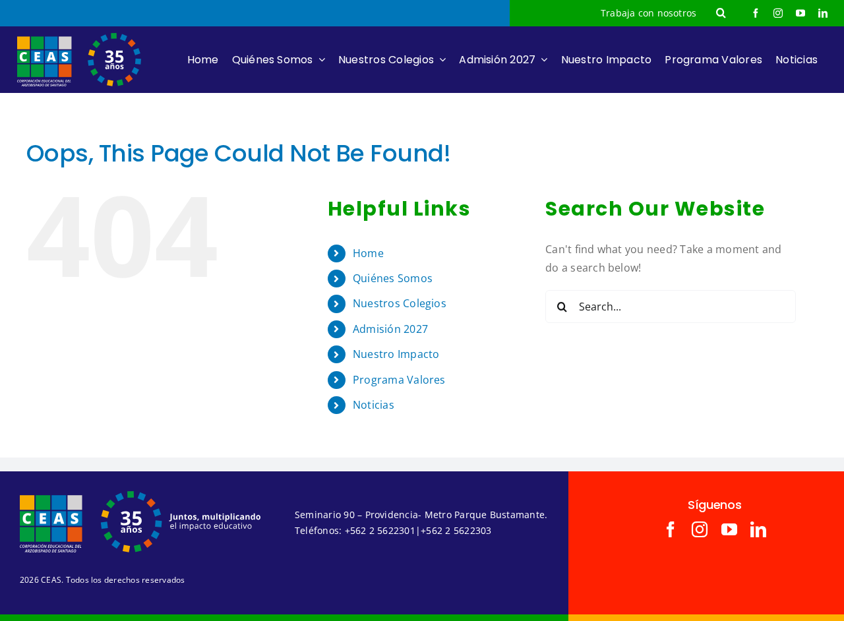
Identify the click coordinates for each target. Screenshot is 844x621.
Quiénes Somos (393, 278)
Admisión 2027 (390, 329)
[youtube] (800, 13)
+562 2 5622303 (456, 530)
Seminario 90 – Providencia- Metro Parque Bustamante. (421, 514)
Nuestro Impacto (396, 354)
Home (368, 253)
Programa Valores (399, 379)
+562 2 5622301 (380, 530)
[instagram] (778, 13)
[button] (721, 13)
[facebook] (755, 13)
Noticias (373, 405)
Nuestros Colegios (399, 303)
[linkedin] (823, 13)
